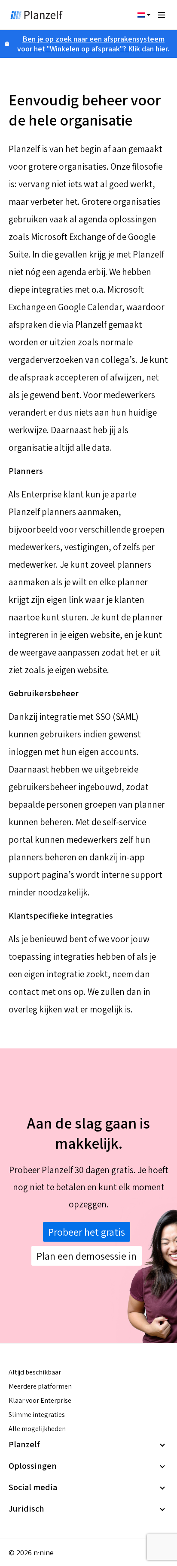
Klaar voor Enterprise (40, 1400)
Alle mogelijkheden (37, 1428)
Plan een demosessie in (87, 1256)
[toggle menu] (161, 15)
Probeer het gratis (86, 1232)
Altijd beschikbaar (35, 1372)
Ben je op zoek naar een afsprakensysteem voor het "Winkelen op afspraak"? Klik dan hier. (93, 44)
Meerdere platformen (40, 1386)
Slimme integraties (37, 1414)
